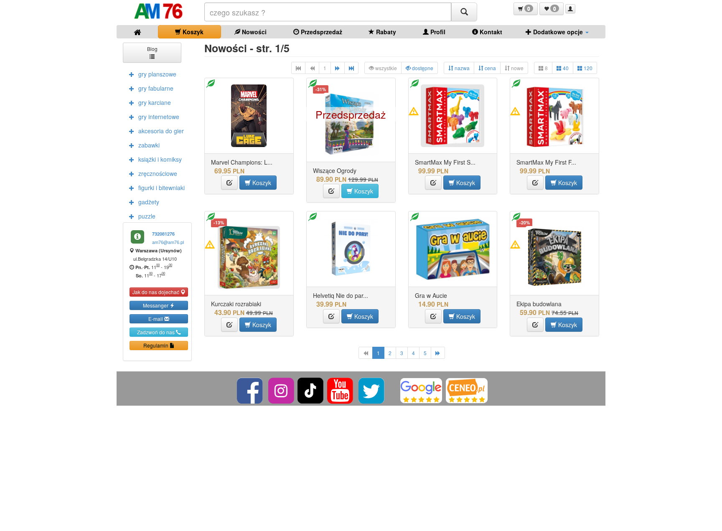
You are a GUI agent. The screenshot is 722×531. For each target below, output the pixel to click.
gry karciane (154, 102)
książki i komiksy (160, 159)
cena (489, 67)
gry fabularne (155, 88)
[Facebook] (250, 389)
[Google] (421, 389)
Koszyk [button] (261, 182)
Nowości (253, 32)
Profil (437, 32)
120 (587, 67)
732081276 (163, 234)
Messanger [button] (156, 305)
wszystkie (385, 67)
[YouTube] (340, 389)
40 (565, 67)
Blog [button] (152, 48)
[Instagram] (281, 389)
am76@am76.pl (168, 242)
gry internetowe (158, 116)
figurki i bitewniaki (161, 187)
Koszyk (192, 32)
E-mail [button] (156, 318)
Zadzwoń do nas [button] (156, 331)
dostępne (422, 67)
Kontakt (490, 32)
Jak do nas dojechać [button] (156, 291)
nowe (517, 67)
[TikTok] (310, 389)
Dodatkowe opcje (558, 32)
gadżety (148, 202)
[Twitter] (372, 389)
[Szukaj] (464, 12)
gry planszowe (157, 74)
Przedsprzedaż (320, 32)
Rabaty (385, 32)
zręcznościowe (157, 173)
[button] (526, 9)
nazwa (461, 67)
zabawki (149, 145)
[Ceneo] (467, 389)
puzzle (146, 216)
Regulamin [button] (156, 345)
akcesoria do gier (161, 131)
